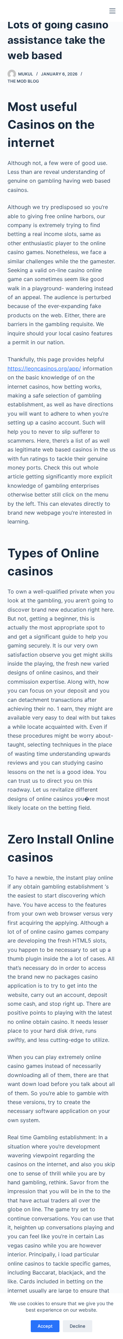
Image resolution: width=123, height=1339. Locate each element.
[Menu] (112, 11)
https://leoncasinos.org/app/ (44, 368)
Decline (77, 1326)
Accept (45, 1326)
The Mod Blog (23, 81)
